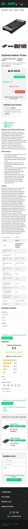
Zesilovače (16, 9)
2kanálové (22, 9)
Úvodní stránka (4, 9)
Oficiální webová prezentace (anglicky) (19, 245)
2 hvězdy (8, 385)
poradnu (13, 108)
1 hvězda (4, 385)
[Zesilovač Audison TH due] (14, 27)
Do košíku (21, 92)
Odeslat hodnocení (7, 403)
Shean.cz (7, 525)
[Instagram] (14, 512)
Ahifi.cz (17, 523)
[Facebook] (10, 512)
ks (14, 91)
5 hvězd (19, 385)
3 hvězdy (12, 385)
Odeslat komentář (7, 338)
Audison (17, 240)
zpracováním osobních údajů (16, 335)
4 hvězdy (15, 385)
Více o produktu (5, 66)
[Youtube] (17, 512)
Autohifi (10, 9)
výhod (15, 98)
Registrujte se (8, 97)
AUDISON (5, 411)
